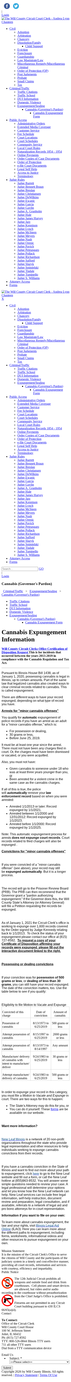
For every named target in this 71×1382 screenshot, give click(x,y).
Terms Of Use (48, 1375)
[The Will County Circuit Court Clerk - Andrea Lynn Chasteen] (35, 22)
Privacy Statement (26, 1375)
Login (5, 15)
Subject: (14, 1358)
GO (41, 568)
